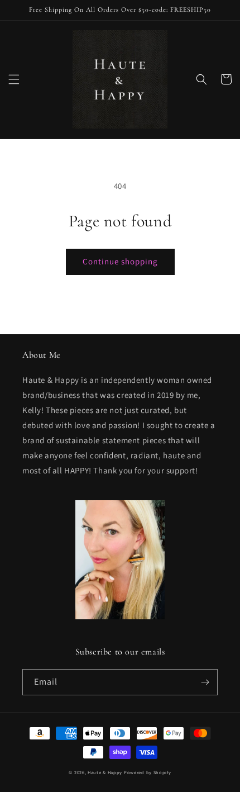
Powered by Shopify (147, 772)
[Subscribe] (205, 682)
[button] (14, 79)
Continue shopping (120, 261)
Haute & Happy (105, 772)
